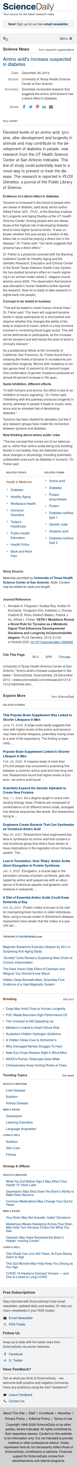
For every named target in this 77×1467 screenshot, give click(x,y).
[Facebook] (24, 106)
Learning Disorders (19, 1122)
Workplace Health (23, 503)
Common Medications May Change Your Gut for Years (39, 1203)
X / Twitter (16, 1360)
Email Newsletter (21, 1318)
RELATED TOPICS (16, 472)
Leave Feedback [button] (20, 1394)
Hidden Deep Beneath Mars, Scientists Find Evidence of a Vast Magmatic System (33, 981)
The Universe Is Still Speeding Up (30, 1021)
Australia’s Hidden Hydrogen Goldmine (33, 1033)
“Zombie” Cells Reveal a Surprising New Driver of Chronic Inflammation (37, 960)
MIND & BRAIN (11, 1109)
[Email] (51, 106)
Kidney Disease (17, 1103)
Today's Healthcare (18, 523)
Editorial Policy (39, 1418)
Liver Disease (15, 1090)
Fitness (11, 1154)
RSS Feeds (17, 1324)
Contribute (46, 1413)
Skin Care (13, 1148)
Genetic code (58, 524)
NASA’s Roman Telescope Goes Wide (33, 1059)
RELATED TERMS (54, 472)
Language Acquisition (21, 1128)
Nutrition (12, 1096)
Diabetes (17, 489)
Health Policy (20, 544)
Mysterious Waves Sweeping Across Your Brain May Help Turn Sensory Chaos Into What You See (39, 1227)
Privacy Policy (15, 1418)
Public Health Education (20, 535)
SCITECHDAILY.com (31, 936)
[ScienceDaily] (28, 7)
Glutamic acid (58, 531)
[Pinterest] (37, 106)
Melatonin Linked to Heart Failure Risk (32, 1027)
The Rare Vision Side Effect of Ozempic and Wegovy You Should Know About (34, 971)
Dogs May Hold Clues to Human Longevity (36, 1008)
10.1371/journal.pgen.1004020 (51, 642)
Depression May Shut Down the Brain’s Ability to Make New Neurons (40, 1193)
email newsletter (56, 24)
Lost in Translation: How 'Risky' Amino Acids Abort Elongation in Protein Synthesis (36, 863)
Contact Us (16, 1401)
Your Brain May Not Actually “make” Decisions (38, 1217)
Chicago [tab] (64, 656)
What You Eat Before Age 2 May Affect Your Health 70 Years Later (36, 1183)
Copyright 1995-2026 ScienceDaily (30, 1424)
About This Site (14, 1413)
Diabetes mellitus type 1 (61, 515)
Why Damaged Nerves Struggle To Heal (34, 1046)
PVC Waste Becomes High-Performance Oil (36, 1015)
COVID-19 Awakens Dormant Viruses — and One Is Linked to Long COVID (37, 1275)
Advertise (64, 1413)
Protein (54, 506)
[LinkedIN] (44, 106)
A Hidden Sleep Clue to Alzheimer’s (31, 1040)
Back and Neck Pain (21, 553)
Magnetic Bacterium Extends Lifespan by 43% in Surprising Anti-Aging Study (36, 949)
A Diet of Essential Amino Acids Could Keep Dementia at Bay (36, 899)
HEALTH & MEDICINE (15, 1084)
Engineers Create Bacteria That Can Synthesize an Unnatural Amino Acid (38, 826)
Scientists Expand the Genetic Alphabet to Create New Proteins (34, 790)
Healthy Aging (21, 496)
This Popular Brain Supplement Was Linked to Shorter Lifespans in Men (37, 717)
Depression (14, 1116)
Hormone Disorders (17, 512)
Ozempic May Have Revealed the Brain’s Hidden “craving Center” (35, 1239)
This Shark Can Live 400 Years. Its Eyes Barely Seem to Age (39, 1255)
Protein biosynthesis (58, 496)
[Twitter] (30, 106)
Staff (32, 1413)
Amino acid (57, 481)
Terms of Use (63, 1418)
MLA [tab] (35, 656)
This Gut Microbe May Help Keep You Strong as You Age (39, 1265)
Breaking (10, 999)
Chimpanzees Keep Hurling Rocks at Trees (36, 1065)
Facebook (16, 1354)
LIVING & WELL (11, 1135)
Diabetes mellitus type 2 (61, 540)
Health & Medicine (19, 482)
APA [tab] (49, 656)
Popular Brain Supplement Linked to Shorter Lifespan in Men (36, 753)
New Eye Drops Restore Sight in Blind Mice (36, 1052)
